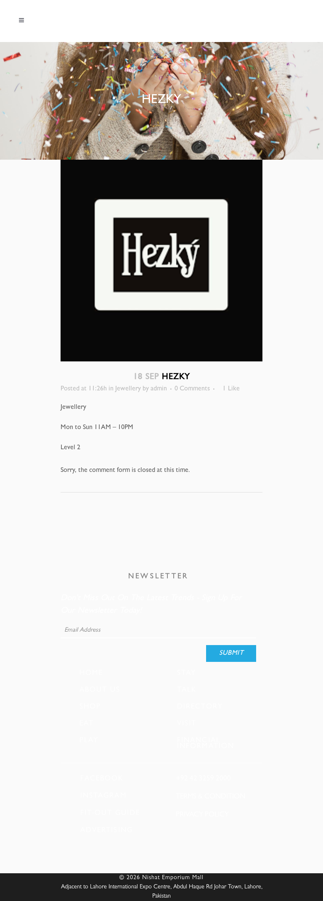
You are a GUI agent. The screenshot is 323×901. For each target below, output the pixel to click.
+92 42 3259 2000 (203, 778)
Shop (90, 706)
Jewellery (128, 389)
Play (88, 740)
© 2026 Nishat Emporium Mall (161, 878)
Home (91, 673)
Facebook (102, 778)
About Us (99, 690)
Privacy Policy (202, 815)
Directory (200, 706)
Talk (186, 690)
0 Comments (192, 389)
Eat (86, 723)
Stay (186, 673)
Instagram (103, 796)
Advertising (106, 830)
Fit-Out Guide (110, 813)
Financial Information (205, 743)
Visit (187, 723)
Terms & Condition (210, 797)
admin (159, 389)
